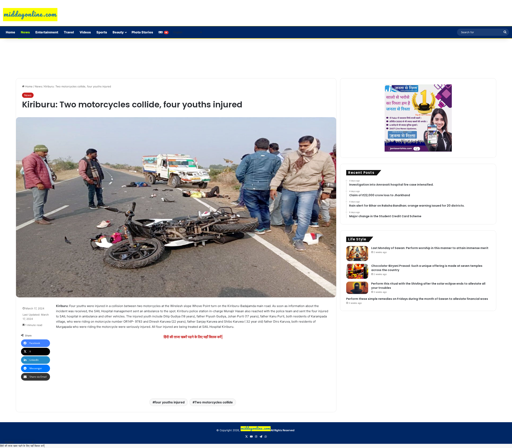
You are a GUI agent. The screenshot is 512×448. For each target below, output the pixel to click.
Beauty (118, 32)
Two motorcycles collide (214, 402)
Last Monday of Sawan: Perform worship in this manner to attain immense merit (429, 248)
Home (10, 32)
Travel (69, 32)
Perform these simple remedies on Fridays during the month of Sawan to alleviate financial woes (417, 299)
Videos (85, 32)
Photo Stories (142, 32)
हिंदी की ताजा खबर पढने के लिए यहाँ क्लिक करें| (22, 445)
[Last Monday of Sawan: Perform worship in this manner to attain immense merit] (357, 253)
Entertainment (46, 32)
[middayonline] (30, 14)
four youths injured (170, 402)
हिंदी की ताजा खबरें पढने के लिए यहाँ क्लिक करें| (193, 337)
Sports (101, 32)
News (25, 32)
